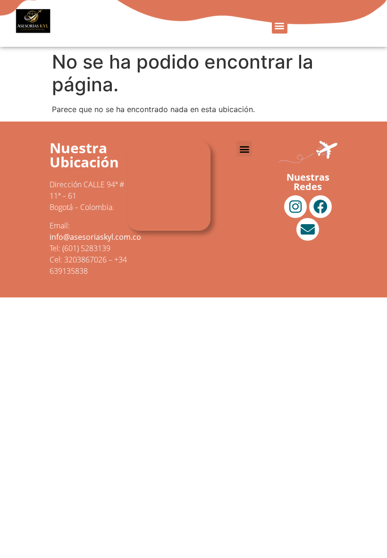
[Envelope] (307, 229)
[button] (279, 26)
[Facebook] (320, 206)
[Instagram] (295, 206)
